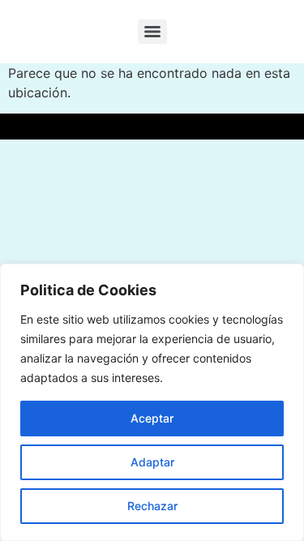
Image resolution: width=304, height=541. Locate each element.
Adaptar (152, 462)
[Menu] (152, 31)
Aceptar (152, 418)
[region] (152, 402)
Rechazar (152, 506)
